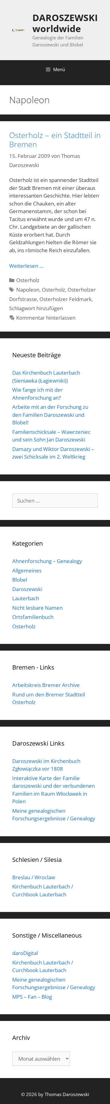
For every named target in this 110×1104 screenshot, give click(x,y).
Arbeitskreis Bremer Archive (46, 684)
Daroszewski (27, 589)
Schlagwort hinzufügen (36, 308)
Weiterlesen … (26, 265)
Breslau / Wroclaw (33, 877)
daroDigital (25, 953)
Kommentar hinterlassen (45, 317)
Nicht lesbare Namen (37, 607)
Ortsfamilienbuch (32, 616)
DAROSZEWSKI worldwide (65, 23)
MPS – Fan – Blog (32, 996)
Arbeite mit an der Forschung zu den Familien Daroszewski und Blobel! (50, 414)
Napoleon (27, 289)
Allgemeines (27, 570)
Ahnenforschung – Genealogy (47, 561)
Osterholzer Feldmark (65, 299)
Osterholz (27, 280)
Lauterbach (25, 598)
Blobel (19, 579)
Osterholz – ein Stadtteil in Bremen (55, 139)
